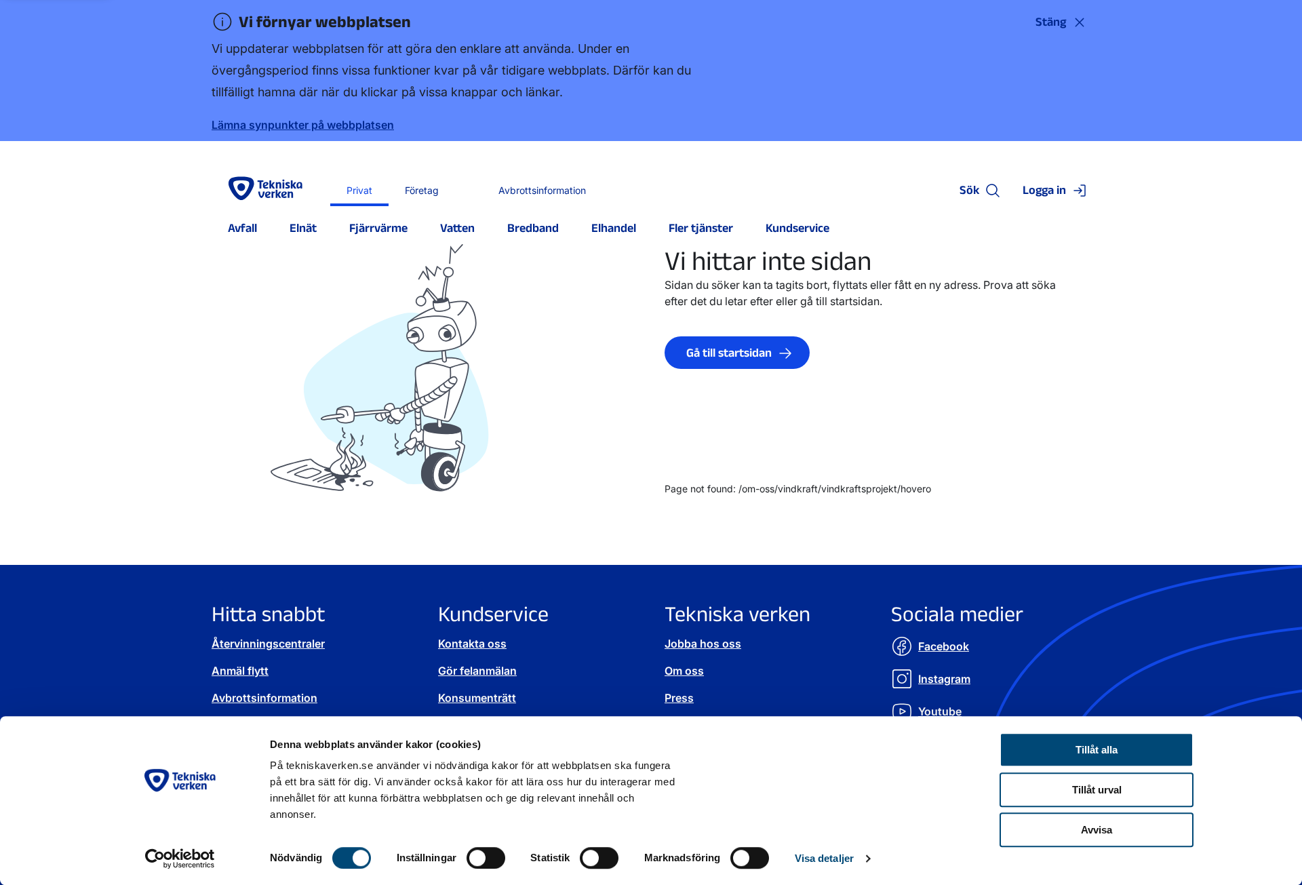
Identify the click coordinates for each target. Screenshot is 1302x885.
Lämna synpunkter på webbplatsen (303, 125)
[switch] (486, 858)
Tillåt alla (1097, 749)
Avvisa (1096, 829)
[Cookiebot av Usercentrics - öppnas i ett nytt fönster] (180, 858)
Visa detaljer (824, 858)
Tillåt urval (1097, 789)
